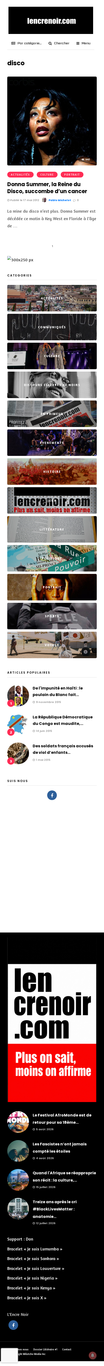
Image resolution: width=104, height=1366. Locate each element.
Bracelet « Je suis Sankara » (33, 1258)
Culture (47, 174)
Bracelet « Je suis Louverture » (35, 1268)
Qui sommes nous (18, 1349)
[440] (52, 163)
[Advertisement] (52, 864)
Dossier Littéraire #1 (45, 1349)
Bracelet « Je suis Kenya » (31, 1287)
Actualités (20, 174)
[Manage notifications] (93, 1355)
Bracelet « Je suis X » (26, 1297)
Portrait (72, 174)
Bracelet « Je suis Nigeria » (32, 1278)
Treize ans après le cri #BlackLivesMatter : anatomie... (55, 1209)
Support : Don (20, 1238)
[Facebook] (52, 795)
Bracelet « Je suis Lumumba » (34, 1248)
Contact (66, 1349)
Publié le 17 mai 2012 (24, 200)
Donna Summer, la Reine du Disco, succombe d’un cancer (47, 188)
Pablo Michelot (60, 200)
